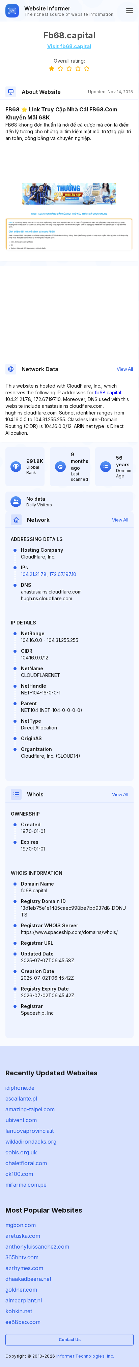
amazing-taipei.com (30, 1109)
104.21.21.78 (34, 574)
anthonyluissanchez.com (37, 1246)
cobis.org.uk (21, 1152)
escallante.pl (21, 1098)
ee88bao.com (22, 1322)
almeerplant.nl (23, 1300)
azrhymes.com (24, 1268)
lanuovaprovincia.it (29, 1130)
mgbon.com (20, 1225)
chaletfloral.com (26, 1163)
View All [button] (125, 369)
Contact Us (70, 1339)
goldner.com (21, 1289)
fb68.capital (108, 392)
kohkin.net (18, 1311)
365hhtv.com (21, 1257)
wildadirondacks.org (30, 1141)
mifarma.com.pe (26, 1184)
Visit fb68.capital (69, 46)
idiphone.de (19, 1087)
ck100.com (19, 1174)
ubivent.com (21, 1120)
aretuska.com (22, 1235)
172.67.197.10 (62, 574)
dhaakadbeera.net (28, 1278)
